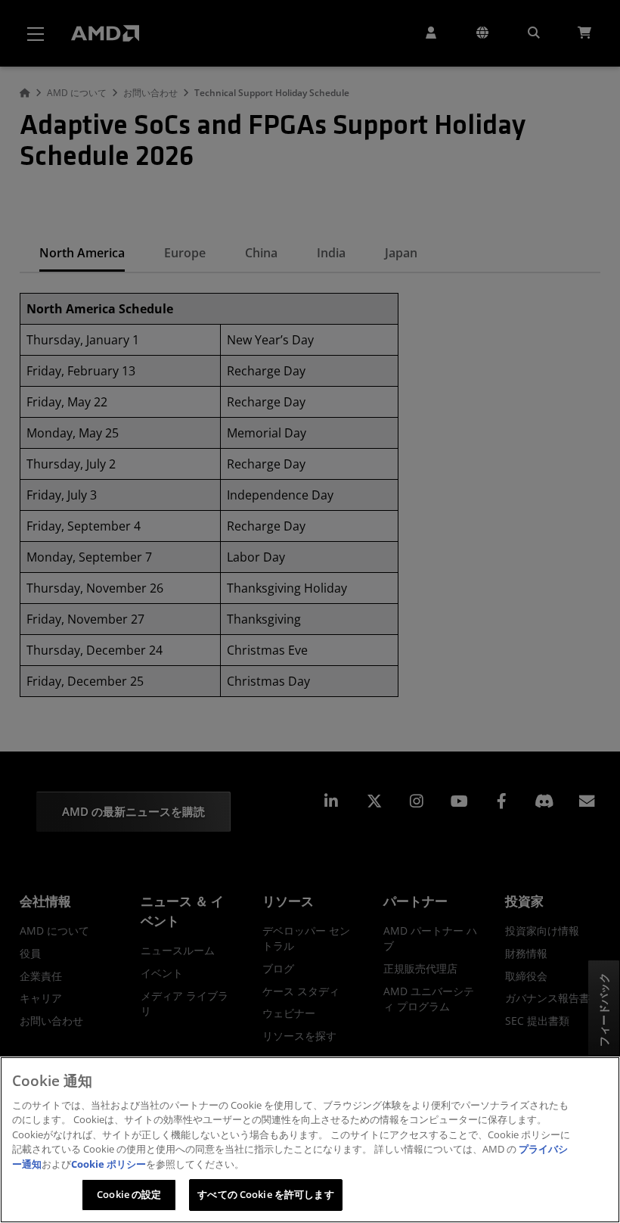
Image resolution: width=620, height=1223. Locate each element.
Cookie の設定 (129, 1194)
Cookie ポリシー (108, 1164)
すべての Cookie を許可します (265, 1194)
